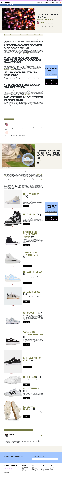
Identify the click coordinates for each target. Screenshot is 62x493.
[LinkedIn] (50, 19)
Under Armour (12, 373)
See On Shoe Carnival (27, 265)
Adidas (13, 305)
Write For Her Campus (44, 467)
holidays (12, 119)
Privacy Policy (24, 470)
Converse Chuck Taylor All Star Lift (31, 253)
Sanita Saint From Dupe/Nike (6, 167)
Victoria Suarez (13, 434)
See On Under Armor (27, 366)
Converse (12, 247)
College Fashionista (34, 468)
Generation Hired (34, 470)
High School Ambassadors (45, 469)
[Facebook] (45, 19)
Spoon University (34, 467)
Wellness (46, 2)
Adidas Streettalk (31, 388)
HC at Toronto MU (8, 5)
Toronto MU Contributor (44, 25)
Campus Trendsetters (44, 471)
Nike (12, 208)
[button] (60, 2)
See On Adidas (26, 301)
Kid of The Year (27, 94)
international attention (27, 53)
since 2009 (24, 105)
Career (53, 2)
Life (50, 2)
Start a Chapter (43, 468)
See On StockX (26, 206)
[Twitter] (48, 19)
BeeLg (12, 421)
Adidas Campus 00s (31, 291)
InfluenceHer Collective (35, 469)
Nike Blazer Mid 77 (31, 194)
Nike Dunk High (29, 214)
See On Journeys (26, 245)
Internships (51, 469)
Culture (38, 2)
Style (42, 2)
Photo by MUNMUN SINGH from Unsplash (8, 30)
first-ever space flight (15, 81)
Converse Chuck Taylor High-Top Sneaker (30, 234)
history (8, 119)
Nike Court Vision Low (32, 271)
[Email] (52, 19)
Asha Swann (42, 22)
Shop (23, 469)
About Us (23, 468)
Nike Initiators (29, 377)
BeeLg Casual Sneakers (29, 408)
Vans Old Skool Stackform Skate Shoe (33, 333)
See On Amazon (26, 224)
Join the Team (52, 468)
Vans (12, 346)
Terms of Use (24, 471)
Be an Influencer (43, 470)
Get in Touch (52, 467)
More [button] (57, 2)
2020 (4, 119)
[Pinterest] (46, 19)
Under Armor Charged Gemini (33, 359)
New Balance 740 (30, 312)
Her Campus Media (25, 467)
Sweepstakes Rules (25, 472)
